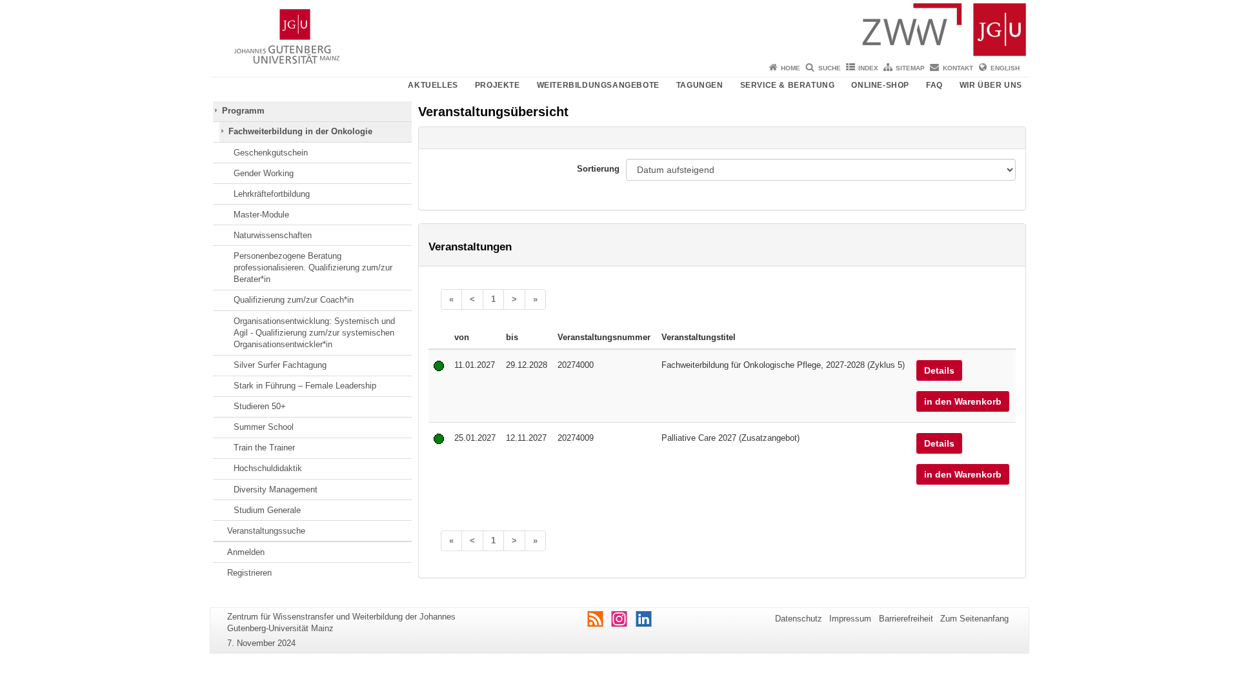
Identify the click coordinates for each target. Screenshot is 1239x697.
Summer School (264, 427)
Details (939, 370)
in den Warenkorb (963, 401)
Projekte (497, 85)
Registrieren (249, 573)
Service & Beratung (787, 85)
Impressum (850, 618)
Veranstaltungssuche (266, 531)
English (1005, 68)
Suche (829, 68)
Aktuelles (433, 85)
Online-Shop (880, 85)
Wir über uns (991, 85)
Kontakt (958, 68)
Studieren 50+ (260, 406)
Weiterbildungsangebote (598, 85)
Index (868, 68)
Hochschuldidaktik (268, 468)
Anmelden (246, 552)
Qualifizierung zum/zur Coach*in (294, 300)
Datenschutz (798, 618)
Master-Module (261, 214)
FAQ (934, 85)
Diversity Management (275, 489)
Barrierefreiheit (906, 618)
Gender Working (264, 173)
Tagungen (699, 85)
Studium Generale (267, 510)
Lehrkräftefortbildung (272, 194)
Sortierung (598, 169)
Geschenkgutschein (271, 152)
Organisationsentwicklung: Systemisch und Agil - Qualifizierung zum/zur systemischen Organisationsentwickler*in (314, 333)
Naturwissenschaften (273, 235)
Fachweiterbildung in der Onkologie (300, 131)
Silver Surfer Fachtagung (280, 365)
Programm (243, 111)
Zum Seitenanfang (974, 618)
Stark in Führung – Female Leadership (305, 385)
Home (790, 68)
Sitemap (910, 68)
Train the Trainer (264, 447)
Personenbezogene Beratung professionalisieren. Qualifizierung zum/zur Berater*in (313, 268)
